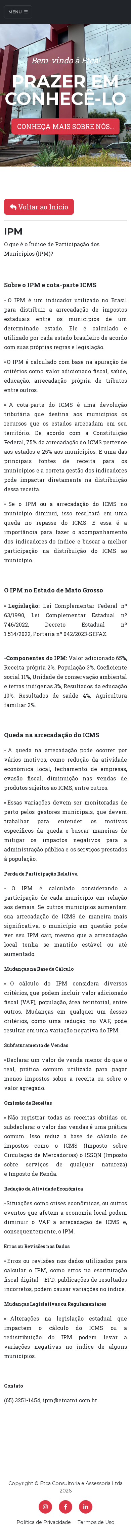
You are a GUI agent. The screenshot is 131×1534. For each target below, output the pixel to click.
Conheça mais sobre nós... (65, 126)
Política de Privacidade (43, 1522)
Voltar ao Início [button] (42, 206)
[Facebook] (65, 1507)
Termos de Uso (96, 1522)
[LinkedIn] (85, 1507)
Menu (15, 11)
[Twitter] (45, 1507)
